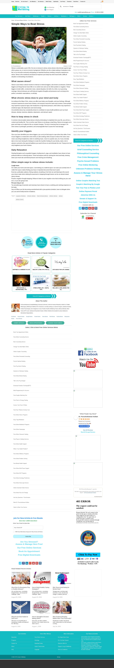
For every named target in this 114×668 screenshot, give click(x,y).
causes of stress (21, 196)
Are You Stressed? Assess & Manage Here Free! (29, 543)
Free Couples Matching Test (20, 395)
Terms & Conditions (62, 649)
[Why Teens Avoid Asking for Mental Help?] (62, 584)
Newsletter (14, 637)
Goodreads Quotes (98, 496)
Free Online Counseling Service (21, 337)
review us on (83, 426)
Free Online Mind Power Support (21, 468)
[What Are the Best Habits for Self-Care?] (20, 613)
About (12, 646)
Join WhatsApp (50, 7)
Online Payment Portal (88, 191)
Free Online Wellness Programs (21, 453)
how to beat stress (42, 196)
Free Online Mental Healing (20, 375)
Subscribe (28, 536)
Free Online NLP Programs (19, 473)
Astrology (37, 640)
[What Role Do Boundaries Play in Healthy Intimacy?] (20, 584)
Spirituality (55, 1)
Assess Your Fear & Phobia (20, 405)
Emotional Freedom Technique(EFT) (22, 385)
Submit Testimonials (39, 646)
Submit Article (19, 323)
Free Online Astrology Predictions (21, 478)
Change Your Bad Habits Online (21, 346)
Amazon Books (21, 316)
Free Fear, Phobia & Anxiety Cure (21, 410)
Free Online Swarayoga (19, 429)
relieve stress (53, 196)
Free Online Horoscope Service (21, 482)
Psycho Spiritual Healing (19, 361)
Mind (78, 16)
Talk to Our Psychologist (19, 380)
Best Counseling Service (19, 341)
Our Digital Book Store (63, 637)
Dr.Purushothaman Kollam (90, 492)
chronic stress (31, 196)
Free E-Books (19, 318)
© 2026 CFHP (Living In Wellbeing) (18, 656)
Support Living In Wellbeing (64, 646)
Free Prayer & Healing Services (21, 439)
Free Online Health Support (20, 444)
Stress (49, 16)
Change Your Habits (55, 323)
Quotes (85, 16)
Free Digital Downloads (29, 555)
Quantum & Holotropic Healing (20, 371)
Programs (13, 640)
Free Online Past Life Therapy (20, 492)
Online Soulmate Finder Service (21, 487)
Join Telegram (50, 9)
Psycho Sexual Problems (88, 161)
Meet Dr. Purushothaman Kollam (21, 502)
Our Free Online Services (29, 548)
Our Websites (33, 1)
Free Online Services (40, 637)
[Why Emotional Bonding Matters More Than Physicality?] (62, 613)
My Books (13, 316)
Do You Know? (24, 1)
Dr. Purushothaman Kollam (88, 416)
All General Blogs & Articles (21, 20)
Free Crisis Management (88, 157)
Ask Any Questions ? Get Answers (21, 497)
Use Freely (62, 1)
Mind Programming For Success (21, 390)
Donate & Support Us (88, 198)
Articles (91, 16)
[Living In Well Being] (21, 9)
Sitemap (58, 656)
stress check (19, 199)
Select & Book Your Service (20, 507)
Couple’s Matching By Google (88, 184)
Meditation (64, 16)
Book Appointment (36, 323)
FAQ (12, 649)
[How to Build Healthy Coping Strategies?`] (41, 584)
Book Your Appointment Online (20, 332)
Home (13, 1)
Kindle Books (37, 316)
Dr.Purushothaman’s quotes (88, 489)
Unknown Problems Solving (88, 169)
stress (60, 196)
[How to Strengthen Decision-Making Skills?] (41, 613)
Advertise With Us (88, 195)
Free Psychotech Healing (19, 366)
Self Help (27, 16)
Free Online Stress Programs (20, 414)
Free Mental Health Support (20, 463)
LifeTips (56, 16)
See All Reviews (88, 430)
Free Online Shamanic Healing (20, 434)
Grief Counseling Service (88, 149)
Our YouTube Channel (63, 640)
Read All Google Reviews (88, 432)
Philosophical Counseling (88, 153)
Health (43, 16)
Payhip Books (60, 316)
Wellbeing (35, 16)
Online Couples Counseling (19, 351)
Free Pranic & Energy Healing (20, 400)
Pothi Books (52, 316)
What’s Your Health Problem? (20, 449)
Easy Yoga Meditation (18, 419)
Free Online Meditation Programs (21, 424)
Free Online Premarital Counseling (21, 356)
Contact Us (82, 1)
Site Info (17, 1)
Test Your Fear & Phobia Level (88, 188)
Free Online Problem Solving (20, 458)
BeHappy (72, 16)
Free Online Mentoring (88, 165)
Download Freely (39, 643)
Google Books (29, 316)
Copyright (37, 649)
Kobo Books (45, 316)
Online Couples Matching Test (88, 181)
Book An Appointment (29, 551)
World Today (48, 1)
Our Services (41, 1)
